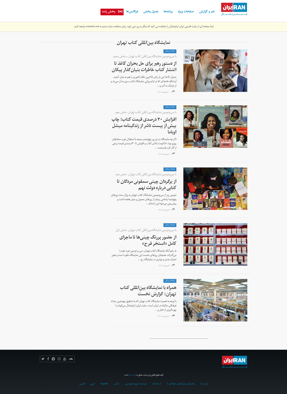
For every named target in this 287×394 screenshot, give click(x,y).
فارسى (82, 384)
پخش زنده (108, 12)
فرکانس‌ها (132, 12)
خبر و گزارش (207, 12)
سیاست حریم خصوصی (136, 384)
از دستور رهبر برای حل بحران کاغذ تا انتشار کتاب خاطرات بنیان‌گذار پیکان (144, 67)
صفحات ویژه (186, 12)
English (104, 384)
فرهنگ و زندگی (170, 51)
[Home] (232, 9)
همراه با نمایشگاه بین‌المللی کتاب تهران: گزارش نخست (148, 291)
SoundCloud (70, 359)
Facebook (48, 359)
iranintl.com (92, 27)
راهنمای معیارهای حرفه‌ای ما (181, 384)
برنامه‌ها (168, 12)
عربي (93, 384)
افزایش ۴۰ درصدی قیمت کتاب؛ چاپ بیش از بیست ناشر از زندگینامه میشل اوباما (144, 126)
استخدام (156, 384)
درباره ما (204, 384)
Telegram (53, 359)
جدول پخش (150, 12)
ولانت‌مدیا (132, 375)
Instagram (59, 359)
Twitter (43, 359)
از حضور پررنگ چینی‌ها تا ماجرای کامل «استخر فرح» (147, 241)
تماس (116, 384)
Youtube (64, 359)
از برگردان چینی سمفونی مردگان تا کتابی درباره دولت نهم (146, 185)
